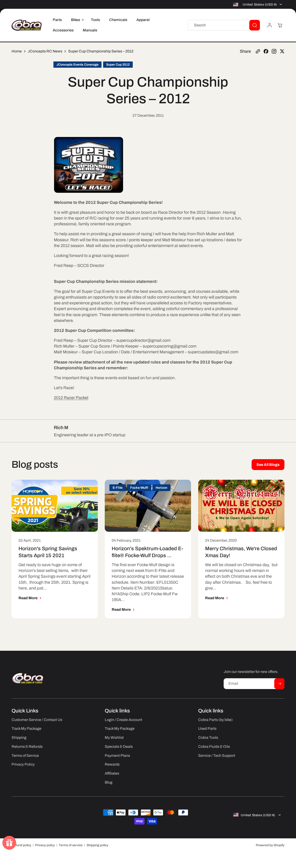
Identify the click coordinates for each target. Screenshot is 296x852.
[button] (76, 20)
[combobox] (224, 25)
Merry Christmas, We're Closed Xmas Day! (241, 552)
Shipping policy (97, 845)
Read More (27, 598)
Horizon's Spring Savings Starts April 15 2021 (47, 552)
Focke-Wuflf (139, 487)
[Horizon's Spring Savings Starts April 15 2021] (55, 506)
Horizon (161, 487)
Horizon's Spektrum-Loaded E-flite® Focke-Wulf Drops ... (147, 552)
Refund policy (21, 845)
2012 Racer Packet (71, 397)
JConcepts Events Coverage (77, 64)
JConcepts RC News (45, 51)
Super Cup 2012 (118, 64)
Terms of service (71, 845)
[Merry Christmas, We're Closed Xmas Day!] (241, 506)
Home (17, 51)
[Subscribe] (279, 683)
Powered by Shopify (270, 845)
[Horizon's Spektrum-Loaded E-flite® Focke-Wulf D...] (148, 506)
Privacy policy (45, 845)
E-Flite (118, 487)
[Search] (254, 25)
